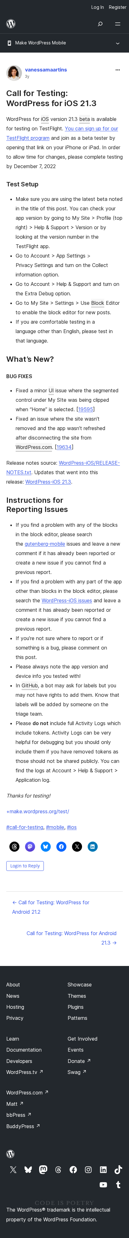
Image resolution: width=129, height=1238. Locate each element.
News (12, 996)
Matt (15, 1104)
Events (76, 1050)
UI (51, 390)
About (13, 984)
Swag (77, 1072)
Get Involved (83, 1039)
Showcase (80, 984)
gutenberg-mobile (45, 544)
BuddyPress (23, 1126)
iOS (45, 119)
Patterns (77, 1018)
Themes (77, 996)
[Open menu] (119, 23)
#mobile (55, 827)
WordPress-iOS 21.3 (48, 482)
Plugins (76, 1007)
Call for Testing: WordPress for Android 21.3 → (72, 938)
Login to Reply (25, 866)
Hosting (15, 1007)
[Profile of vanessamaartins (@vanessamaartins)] (14, 74)
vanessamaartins (46, 69)
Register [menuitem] (117, 7)
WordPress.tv (25, 1072)
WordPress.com (34, 447)
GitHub (30, 685)
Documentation (24, 1050)
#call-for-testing (24, 827)
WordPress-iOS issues (67, 600)
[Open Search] (100, 23)
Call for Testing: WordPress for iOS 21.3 (51, 98)
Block (97, 303)
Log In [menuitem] (97, 7)
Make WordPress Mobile (40, 42)
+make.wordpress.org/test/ (37, 811)
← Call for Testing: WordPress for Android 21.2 (50, 907)
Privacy (14, 1018)
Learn (12, 1039)
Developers (19, 1061)
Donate (79, 1061)
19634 (64, 447)
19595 (85, 409)
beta (84, 119)
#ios (72, 827)
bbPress (19, 1115)
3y (27, 76)
